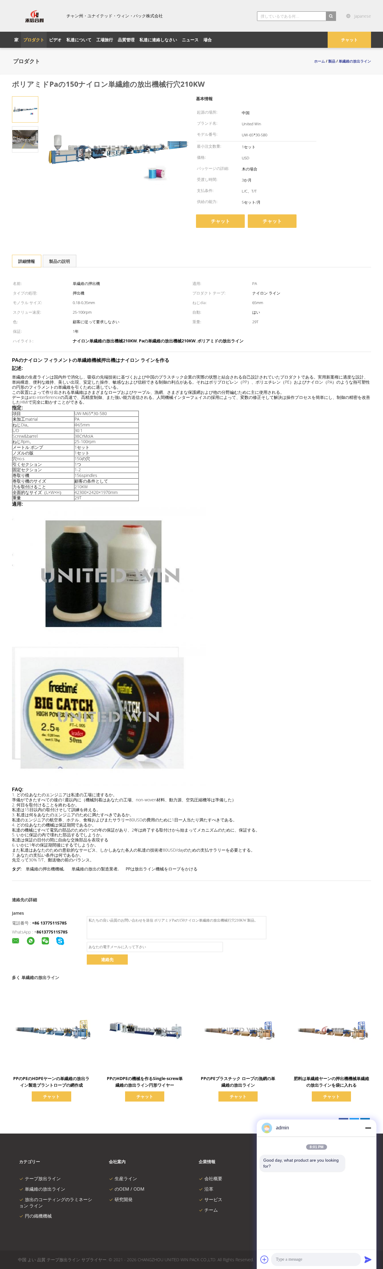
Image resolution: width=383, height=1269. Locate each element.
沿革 (208, 1189)
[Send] (368, 1259)
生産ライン (126, 1178)
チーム (211, 1210)
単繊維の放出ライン (45, 1189)
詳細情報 (26, 261)
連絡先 (107, 959)
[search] (331, 16)
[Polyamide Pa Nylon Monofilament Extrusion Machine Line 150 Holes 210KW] (25, 109)
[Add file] (264, 1259)
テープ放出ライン (43, 1178)
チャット (349, 39)
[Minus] (368, 1127)
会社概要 (213, 1178)
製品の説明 (59, 261)
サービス (213, 1199)
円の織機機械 (38, 1216)
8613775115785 (52, 932)
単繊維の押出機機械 (44, 869)
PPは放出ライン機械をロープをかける (161, 869)
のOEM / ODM (130, 1189)
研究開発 (124, 1199)
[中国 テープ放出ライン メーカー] (34, 16)
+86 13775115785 (49, 923)
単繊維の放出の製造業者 (95, 869)
